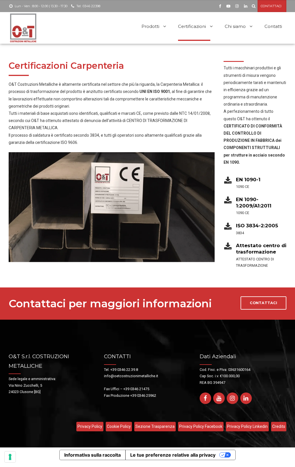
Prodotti (150, 26)
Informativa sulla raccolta (92, 455)
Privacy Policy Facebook (200, 426)
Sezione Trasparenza (155, 426)
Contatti (273, 26)
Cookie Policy (119, 426)
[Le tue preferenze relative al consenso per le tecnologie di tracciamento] (10, 456)
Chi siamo (235, 26)
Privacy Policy (89, 426)
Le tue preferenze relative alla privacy (172, 455)
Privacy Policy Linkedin (247, 426)
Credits (278, 426)
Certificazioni (192, 26)
